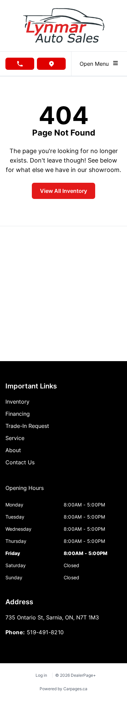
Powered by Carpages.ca (63, 688)
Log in (41, 675)
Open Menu (96, 63)
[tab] (24, 491)
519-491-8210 (45, 632)
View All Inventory (63, 190)
